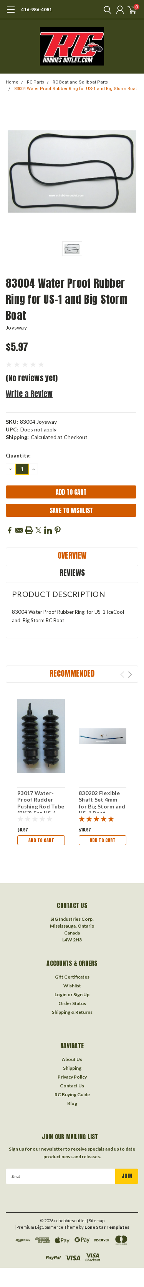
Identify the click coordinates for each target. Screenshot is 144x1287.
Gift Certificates (72, 977)
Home (12, 82)
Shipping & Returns (72, 1012)
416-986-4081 (36, 9)
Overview (72, 555)
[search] (105, 9)
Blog (72, 1103)
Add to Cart (41, 840)
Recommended (72, 673)
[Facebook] (9, 530)
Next (129, 674)
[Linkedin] (48, 530)
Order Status (72, 1003)
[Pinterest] (57, 530)
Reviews (72, 573)
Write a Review (29, 394)
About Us (72, 1059)
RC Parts (35, 82)
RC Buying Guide (72, 1094)
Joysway (16, 327)
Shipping (72, 1068)
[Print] (29, 530)
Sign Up (81, 994)
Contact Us (72, 1086)
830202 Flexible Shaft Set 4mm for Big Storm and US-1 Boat (102, 803)
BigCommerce (49, 1227)
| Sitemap (95, 1220)
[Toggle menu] (10, 13)
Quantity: (18, 455)
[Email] (19, 530)
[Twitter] (38, 530)
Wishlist (72, 986)
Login (60, 994)
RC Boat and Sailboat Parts (80, 82)
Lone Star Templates (106, 1227)
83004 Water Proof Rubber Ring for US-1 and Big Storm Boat (75, 88)
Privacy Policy (72, 1077)
